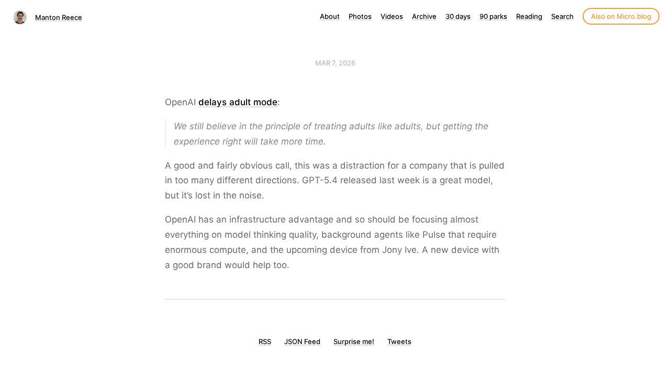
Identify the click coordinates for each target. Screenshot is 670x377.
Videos (392, 16)
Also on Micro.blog (621, 16)
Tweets (399, 341)
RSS (265, 341)
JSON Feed (302, 341)
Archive (424, 16)
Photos (360, 16)
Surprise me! (353, 341)
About (330, 16)
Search (562, 16)
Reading (529, 16)
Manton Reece (58, 17)
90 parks (493, 16)
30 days (458, 16)
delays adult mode (237, 102)
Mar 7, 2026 (335, 63)
